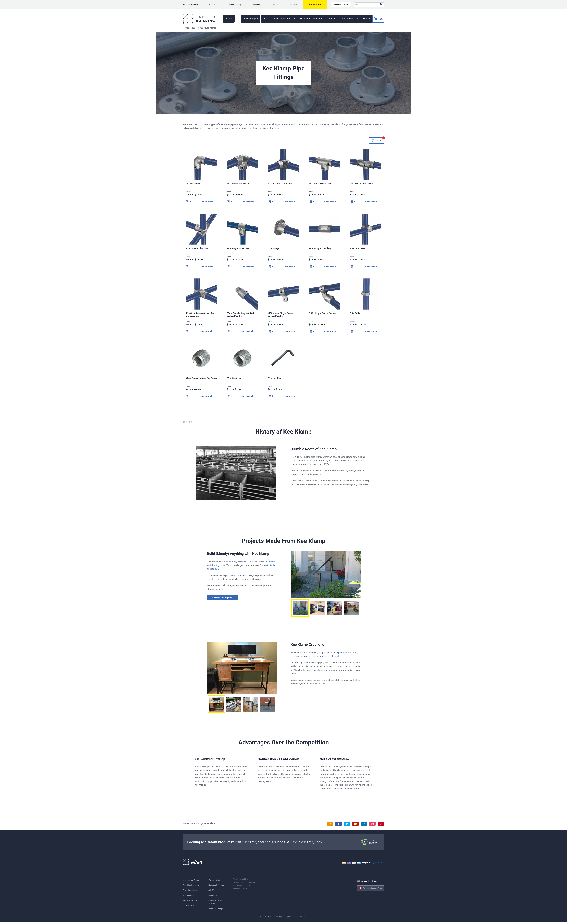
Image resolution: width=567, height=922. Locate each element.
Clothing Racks (348, 18)
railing (272, 561)
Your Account (188, 895)
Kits (228, 18)
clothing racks (218, 565)
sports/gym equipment (328, 656)
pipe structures (344, 652)
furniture (308, 656)
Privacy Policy (214, 880)
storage (215, 569)
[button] (300, 608)
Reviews (293, 5)
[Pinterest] (381, 824)
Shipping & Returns (216, 885)
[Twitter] (347, 824)
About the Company (191, 885)
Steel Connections (283, 18)
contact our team (236, 575)
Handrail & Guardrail (310, 18)
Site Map (212, 890)
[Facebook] (338, 824)
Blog (365, 18)
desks (329, 652)
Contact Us (213, 895)
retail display (269, 565)
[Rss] (330, 824)
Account (256, 5)
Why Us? (212, 5)
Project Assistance (191, 890)
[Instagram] (372, 824)
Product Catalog (234, 5)
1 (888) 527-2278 (341, 4)
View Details (207, 201)
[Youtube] (355, 824)
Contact (275, 5)
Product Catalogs (215, 909)
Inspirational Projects (192, 880)
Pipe (266, 18)
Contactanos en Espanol (215, 902)
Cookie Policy (188, 905)
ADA (330, 18)
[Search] (381, 4)
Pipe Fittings (249, 18)
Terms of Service (190, 900)
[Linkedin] (364, 824)
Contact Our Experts (222, 597)
